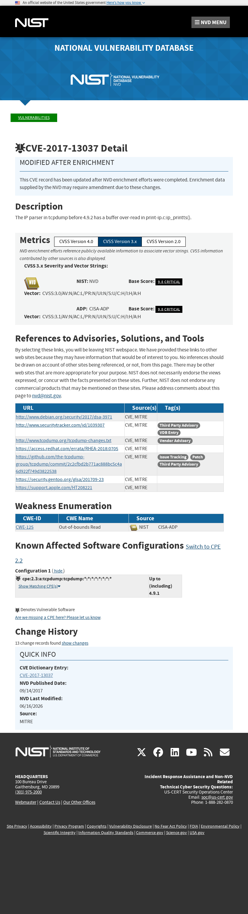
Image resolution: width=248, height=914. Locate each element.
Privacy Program (69, 826)
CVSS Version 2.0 (164, 242)
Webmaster (25, 802)
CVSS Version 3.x (120, 242)
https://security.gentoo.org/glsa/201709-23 (60, 479)
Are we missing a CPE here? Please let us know (57, 618)
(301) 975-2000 (28, 792)
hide (58, 571)
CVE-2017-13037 (36, 675)
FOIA (194, 826)
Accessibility (41, 826)
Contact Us (49, 802)
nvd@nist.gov (46, 396)
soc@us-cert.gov (217, 797)
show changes (75, 643)
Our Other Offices (79, 802)
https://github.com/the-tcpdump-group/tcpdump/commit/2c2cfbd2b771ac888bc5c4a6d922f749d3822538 (69, 464)
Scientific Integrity (60, 832)
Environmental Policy (220, 826)
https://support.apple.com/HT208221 (54, 488)
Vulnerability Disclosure (130, 826)
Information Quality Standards (105, 832)
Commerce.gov (149, 832)
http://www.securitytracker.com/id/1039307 (60, 425)
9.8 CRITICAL (169, 281)
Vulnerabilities (34, 117)
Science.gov (176, 832)
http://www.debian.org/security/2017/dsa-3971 (64, 417)
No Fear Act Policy (171, 826)
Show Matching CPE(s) (38, 586)
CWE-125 (25, 527)
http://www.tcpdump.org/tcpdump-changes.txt (63, 441)
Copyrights (96, 826)
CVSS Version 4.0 (76, 242)
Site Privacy (17, 826)
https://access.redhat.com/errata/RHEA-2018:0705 (67, 449)
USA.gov (197, 832)
